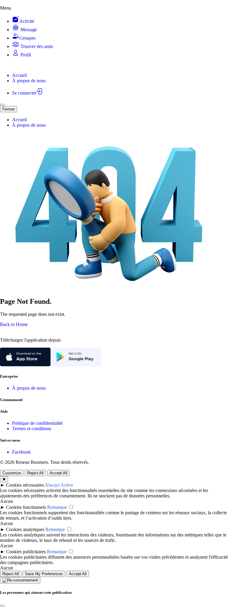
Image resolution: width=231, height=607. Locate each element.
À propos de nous (29, 388)
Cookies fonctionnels (26, 507)
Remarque (57, 507)
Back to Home (14, 324)
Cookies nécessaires (25, 485)
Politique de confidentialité (37, 423)
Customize (11, 473)
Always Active (59, 485)
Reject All (35, 473)
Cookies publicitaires (26, 551)
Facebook (21, 451)
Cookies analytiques (25, 529)
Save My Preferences (44, 574)
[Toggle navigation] (2, 105)
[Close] (2, 606)
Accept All (58, 473)
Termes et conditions (31, 428)
